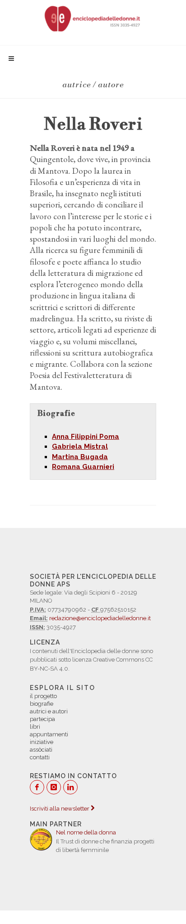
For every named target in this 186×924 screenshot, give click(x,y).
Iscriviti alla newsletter (60, 808)
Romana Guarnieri (83, 467)
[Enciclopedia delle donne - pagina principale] (93, 18)
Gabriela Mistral (80, 446)
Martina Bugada (80, 457)
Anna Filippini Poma (85, 437)
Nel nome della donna (86, 832)
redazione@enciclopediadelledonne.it (100, 618)
